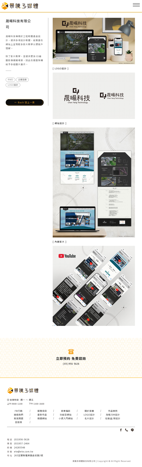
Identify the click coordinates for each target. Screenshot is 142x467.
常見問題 (18, 418)
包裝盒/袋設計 (112, 418)
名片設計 (89, 418)
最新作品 (42, 414)
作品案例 (113, 411)
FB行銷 (18, 411)
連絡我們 (18, 414)
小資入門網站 (66, 418)
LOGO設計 (89, 414)
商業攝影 (65, 411)
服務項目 (42, 411)
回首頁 (18, 422)
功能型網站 (66, 414)
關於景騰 (89, 411)
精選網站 (42, 418)
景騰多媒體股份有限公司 (84, 461)
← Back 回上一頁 (25, 102)
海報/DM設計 (113, 414)
